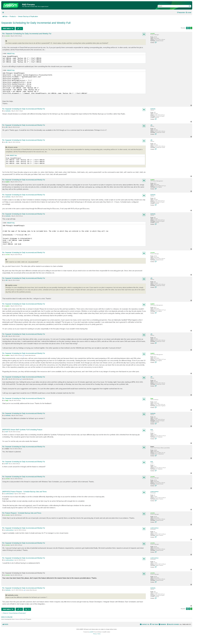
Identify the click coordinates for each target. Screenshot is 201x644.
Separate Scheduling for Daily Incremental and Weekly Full (36, 22)
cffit (151, 125)
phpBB (91, 631)
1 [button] (189, 28)
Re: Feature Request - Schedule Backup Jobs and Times (21, 513)
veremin (152, 33)
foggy (151, 398)
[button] (187, 28)
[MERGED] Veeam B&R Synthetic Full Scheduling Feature (22, 429)
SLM (151, 429)
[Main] (12, 5)
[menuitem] (188, 12)
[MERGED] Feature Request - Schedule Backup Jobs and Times (24, 491)
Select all (11, 53)
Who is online (6, 617)
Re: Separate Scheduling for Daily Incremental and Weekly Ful (26, 34)
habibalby (152, 108)
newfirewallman (154, 491)
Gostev (152, 446)
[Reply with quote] (144, 34)
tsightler (152, 179)
